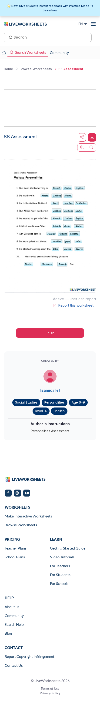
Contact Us (14, 665)
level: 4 (41, 411)
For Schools (59, 583)
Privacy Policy (50, 693)
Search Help (14, 624)
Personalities (54, 402)
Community (14, 615)
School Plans (15, 557)
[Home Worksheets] (3, 52)
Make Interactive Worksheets (28, 516)
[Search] (9, 37)
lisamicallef (50, 390)
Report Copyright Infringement (29, 656)
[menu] (93, 24)
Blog (8, 633)
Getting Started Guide (67, 548)
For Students (60, 574)
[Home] (25, 23)
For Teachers (60, 565)
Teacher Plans (16, 548)
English (59, 411)
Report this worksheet (75, 305)
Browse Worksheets (21, 525)
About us (12, 606)
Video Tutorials (62, 557)
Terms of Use (50, 688)
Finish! (50, 333)
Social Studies (26, 402)
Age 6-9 (78, 402)
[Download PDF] (92, 137)
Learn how (50, 10)
